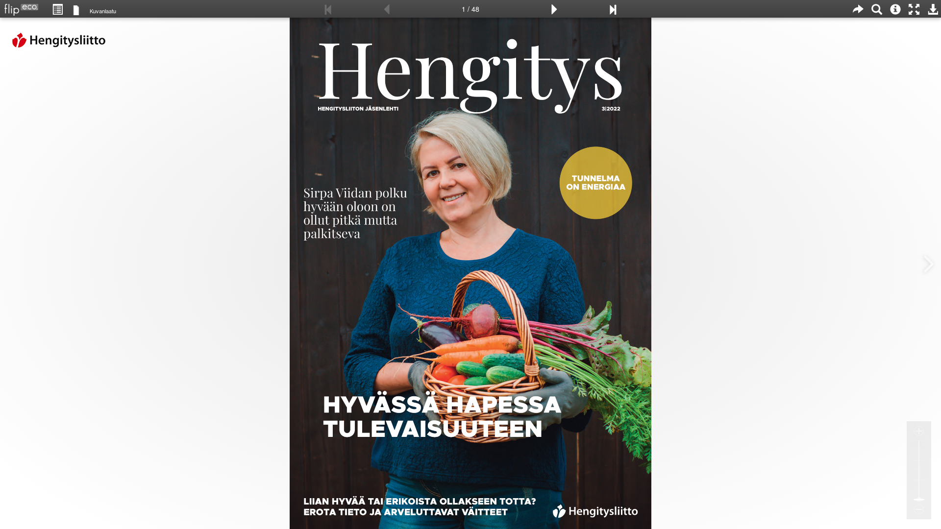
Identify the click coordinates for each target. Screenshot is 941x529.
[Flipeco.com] (19, 7)
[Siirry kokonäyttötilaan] (914, 9)
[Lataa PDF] (932, 9)
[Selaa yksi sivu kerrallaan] (76, 9)
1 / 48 (470, 9)
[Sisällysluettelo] (57, 9)
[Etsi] (876, 9)
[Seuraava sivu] (554, 9)
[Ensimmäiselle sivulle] (328, 9)
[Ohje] (895, 9)
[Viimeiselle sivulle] (612, 9)
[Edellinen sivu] (386, 9)
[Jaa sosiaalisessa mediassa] (858, 9)
